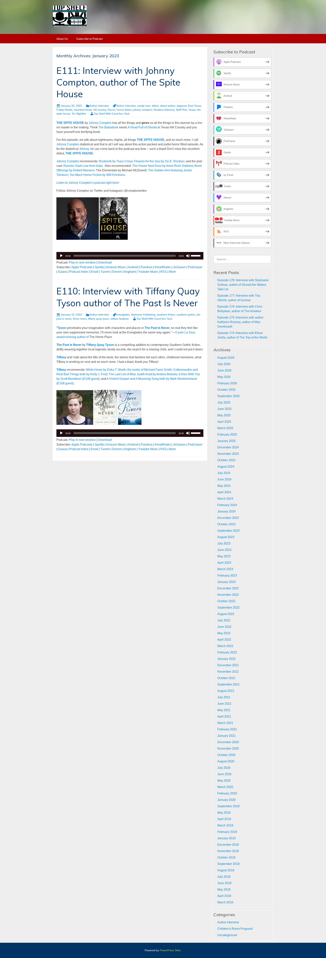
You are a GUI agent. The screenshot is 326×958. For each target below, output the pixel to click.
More (172, 271)
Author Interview (99, 105)
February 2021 (227, 729)
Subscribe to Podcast (89, 38)
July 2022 (223, 620)
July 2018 (223, 876)
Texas (191, 109)
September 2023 (228, 530)
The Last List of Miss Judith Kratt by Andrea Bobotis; (143, 374)
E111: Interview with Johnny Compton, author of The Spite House (118, 82)
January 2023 (226, 582)
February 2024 (227, 505)
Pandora (146, 267)
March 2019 (225, 825)
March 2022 (225, 646)
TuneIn (105, 271)
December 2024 (228, 447)
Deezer (117, 271)
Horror (111, 109)
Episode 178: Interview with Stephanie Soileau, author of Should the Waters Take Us (243, 285)
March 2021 (225, 722)
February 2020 (227, 793)
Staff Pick (181, 109)
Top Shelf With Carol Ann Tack (112, 113)
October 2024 (226, 460)
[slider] (196, 255)
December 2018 (228, 844)
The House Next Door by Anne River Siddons (162, 165)
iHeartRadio (163, 267)
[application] (129, 256)
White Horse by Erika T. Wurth (106, 369)
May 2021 (224, 710)
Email (94, 271)
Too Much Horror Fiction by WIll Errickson (97, 174)
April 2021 (224, 716)
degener (182, 105)
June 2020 (224, 774)
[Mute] (188, 256)
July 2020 (223, 767)
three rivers (80, 318)
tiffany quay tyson (98, 318)
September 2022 (228, 607)
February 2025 (227, 434)
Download (105, 262)
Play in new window (82, 262)
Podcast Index (78, 271)
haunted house (83, 109)
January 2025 (226, 441)
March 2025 (225, 428)
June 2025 (224, 408)
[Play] (61, 256)
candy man (143, 105)
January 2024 (226, 511)
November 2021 (228, 671)
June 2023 (224, 549)
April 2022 (224, 639)
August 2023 (225, 537)
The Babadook (108, 127)
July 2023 (223, 543)
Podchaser (195, 267)
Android (133, 267)
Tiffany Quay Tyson (100, 344)
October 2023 (226, 524)
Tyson (61, 327)
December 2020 (228, 742)
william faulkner (120, 318)
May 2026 (224, 376)
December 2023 (228, 517)
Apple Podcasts (81, 267)
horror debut (124, 109)
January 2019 (226, 838)
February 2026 (227, 383)
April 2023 (224, 562)
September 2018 (228, 863)
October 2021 (226, 678)
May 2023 (224, 556)
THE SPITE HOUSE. (79, 153)
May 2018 (224, 889)
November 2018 (228, 851)
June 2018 (224, 883)
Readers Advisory (164, 109)
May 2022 (224, 633)
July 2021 (223, 697)
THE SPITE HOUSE (70, 122)
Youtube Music (148, 271)
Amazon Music (116, 267)
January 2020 (226, 799)
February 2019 (227, 831)
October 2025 (226, 389)
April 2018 (224, 896)
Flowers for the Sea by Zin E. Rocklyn (159, 161)
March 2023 (225, 569)
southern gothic (186, 314)
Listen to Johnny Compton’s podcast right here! (88, 182)
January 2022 (226, 658)
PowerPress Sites (170, 950)
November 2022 (228, 594)
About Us (62, 38)
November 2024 (228, 453)
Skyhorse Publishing (143, 314)
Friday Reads (64, 109)
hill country (99, 109)
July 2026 (223, 364)
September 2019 (228, 806)
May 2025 (224, 415)
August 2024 (225, 466)
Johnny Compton (100, 122)
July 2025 (223, 402)
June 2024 (224, 479)
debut (155, 105)
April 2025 (224, 421)
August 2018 (225, 870)
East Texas (194, 105)
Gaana (62, 271)
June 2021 (224, 703)
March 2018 (225, 902)
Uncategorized (227, 935)
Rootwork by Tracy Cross (115, 161)
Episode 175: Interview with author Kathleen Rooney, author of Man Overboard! (240, 322)
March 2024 (225, 498)
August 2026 (225, 357)
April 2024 (224, 492)
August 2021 (225, 690)
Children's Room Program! (235, 928)
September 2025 (228, 396)
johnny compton (142, 109)
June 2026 (224, 370)
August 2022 (225, 614)
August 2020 (225, 761)
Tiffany (61, 357)
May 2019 (224, 812)
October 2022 (226, 601)
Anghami (130, 271)
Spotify (99, 267)
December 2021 (228, 665)
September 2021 (228, 684)
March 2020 (225, 787)
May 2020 (224, 780)
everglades (123, 314)
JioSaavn (179, 267)
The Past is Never (69, 344)
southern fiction (166, 314)
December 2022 (228, 588)
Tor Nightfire (79, 113)
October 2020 (226, 755)
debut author (167, 105)
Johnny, (84, 148)
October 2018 (226, 857)
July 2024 (223, 473)
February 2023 (227, 575)
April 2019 (224, 819)
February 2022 (227, 652)
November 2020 (228, 748)
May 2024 (224, 485)
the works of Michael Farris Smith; (149, 369)
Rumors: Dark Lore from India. (84, 165)
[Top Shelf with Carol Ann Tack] (70, 15)
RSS (163, 271)
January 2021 (226, 735)
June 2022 (224, 626)
